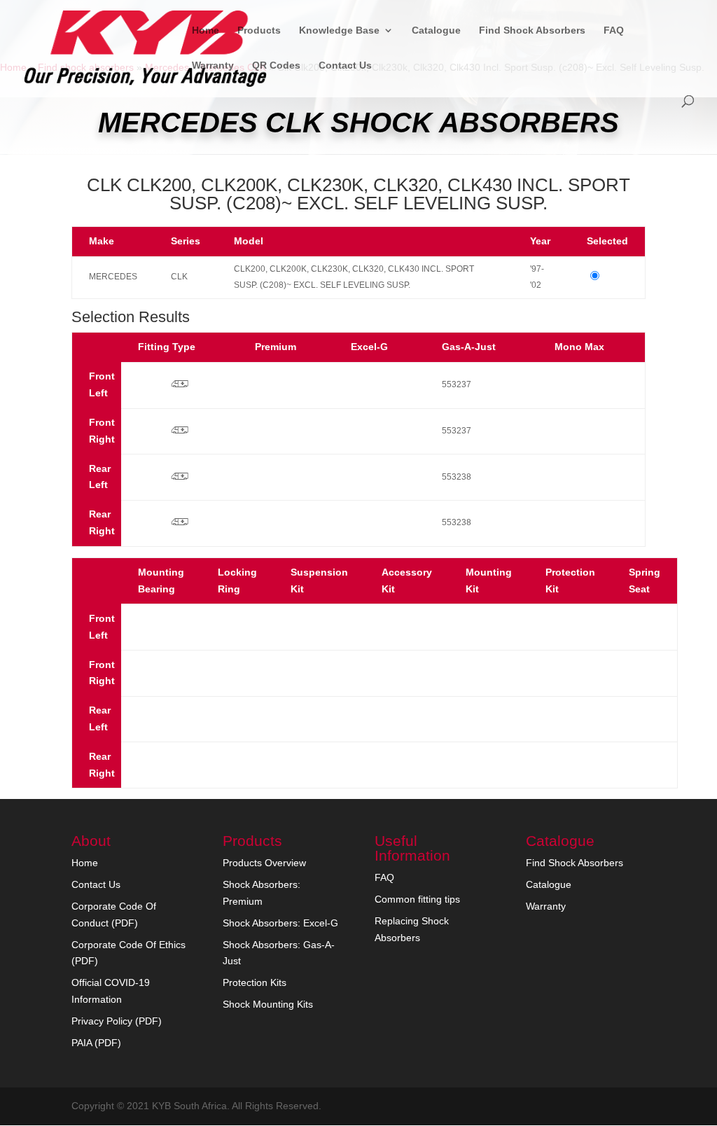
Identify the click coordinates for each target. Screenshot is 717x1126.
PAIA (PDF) (96, 1042)
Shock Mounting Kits (268, 1004)
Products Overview (264, 862)
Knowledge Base (339, 30)
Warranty (213, 65)
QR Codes (276, 65)
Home (205, 30)
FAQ (614, 30)
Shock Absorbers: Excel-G (280, 923)
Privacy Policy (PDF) (116, 1021)
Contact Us (345, 65)
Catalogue (436, 30)
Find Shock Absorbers (532, 30)
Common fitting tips (417, 899)
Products (259, 30)
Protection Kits (254, 982)
